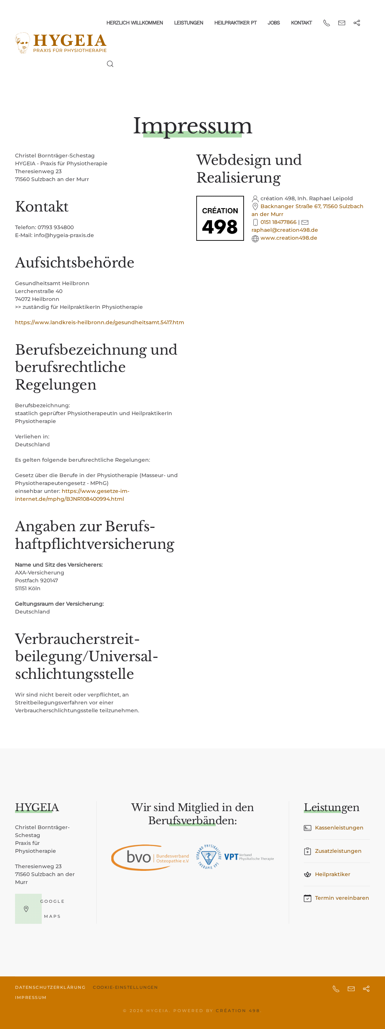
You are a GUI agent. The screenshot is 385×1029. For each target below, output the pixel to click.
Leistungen (188, 23)
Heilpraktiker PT (235, 23)
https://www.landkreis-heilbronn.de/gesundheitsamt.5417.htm (99, 322)
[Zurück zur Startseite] (60, 43)
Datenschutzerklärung (50, 987)
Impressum (31, 997)
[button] (110, 64)
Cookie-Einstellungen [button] (125, 987)
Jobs (274, 23)
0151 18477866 (279, 222)
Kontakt (301, 23)
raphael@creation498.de (285, 230)
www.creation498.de (289, 237)
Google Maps (52, 909)
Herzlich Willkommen (134, 23)
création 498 (238, 1010)
